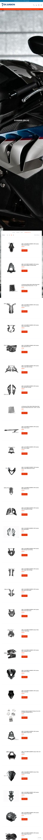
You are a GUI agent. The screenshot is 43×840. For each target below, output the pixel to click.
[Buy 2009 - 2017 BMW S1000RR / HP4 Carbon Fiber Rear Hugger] (11, 451)
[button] (34, 5)
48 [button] (13, 235)
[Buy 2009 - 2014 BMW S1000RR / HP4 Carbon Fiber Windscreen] (11, 491)
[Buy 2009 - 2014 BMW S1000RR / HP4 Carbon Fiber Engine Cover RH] (11, 816)
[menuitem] (34, 5)
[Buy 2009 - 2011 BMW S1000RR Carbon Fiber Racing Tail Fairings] (11, 776)
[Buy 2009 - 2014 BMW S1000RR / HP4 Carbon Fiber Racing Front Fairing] (11, 552)
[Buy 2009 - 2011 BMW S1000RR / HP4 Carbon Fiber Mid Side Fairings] (11, 390)
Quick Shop (24, 331)
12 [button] (7, 235)
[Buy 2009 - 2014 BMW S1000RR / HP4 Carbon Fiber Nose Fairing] (11, 674)
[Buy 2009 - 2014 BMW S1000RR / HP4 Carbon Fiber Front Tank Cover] (11, 613)
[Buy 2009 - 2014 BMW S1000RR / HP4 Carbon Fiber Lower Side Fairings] (11, 369)
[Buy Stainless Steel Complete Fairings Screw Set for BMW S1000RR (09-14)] (11, 715)
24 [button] (9, 235)
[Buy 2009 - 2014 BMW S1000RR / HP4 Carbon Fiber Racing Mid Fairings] (11, 512)
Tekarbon (23, 410)
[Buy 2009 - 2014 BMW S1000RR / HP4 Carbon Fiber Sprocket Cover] (11, 349)
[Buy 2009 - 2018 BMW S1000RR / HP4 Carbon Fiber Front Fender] (11, 247)
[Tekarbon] (8, 5)
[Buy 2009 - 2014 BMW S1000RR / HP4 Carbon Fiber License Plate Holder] (11, 796)
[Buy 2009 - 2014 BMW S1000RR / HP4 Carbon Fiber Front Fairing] (11, 329)
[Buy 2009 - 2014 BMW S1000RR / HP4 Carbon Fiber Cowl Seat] (11, 694)
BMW (22, 232)
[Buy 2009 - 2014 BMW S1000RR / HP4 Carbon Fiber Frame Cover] (11, 308)
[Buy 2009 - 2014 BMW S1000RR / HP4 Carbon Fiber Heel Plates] (11, 532)
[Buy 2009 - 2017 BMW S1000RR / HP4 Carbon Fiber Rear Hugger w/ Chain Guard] (11, 268)
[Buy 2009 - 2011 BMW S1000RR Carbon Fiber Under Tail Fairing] (11, 633)
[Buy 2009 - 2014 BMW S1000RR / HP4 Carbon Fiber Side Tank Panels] (11, 593)
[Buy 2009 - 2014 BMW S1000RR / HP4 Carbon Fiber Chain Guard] (11, 430)
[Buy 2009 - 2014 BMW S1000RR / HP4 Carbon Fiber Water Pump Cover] (11, 735)
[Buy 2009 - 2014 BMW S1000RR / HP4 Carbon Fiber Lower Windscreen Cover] (11, 471)
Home (13, 232)
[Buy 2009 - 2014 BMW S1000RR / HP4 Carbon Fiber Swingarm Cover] (11, 654)
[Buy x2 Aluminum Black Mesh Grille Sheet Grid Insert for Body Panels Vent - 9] (11, 288)
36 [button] (11, 235)
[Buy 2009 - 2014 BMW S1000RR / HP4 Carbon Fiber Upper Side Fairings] (11, 572)
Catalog (17, 232)
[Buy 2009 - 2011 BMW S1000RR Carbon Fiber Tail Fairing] (11, 755)
